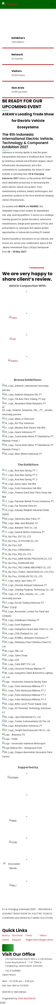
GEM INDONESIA (27, 998)
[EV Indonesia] (10, 4)
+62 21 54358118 (12, 970)
